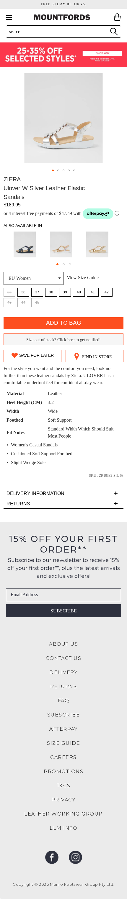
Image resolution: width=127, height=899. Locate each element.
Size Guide (63, 743)
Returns (63, 686)
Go (113, 31)
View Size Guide (83, 277)
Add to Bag (63, 323)
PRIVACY (63, 800)
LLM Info (63, 828)
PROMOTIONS (63, 771)
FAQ (63, 701)
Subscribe (64, 610)
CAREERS (63, 757)
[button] (53, 170)
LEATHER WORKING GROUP (63, 814)
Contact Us (63, 658)
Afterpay (63, 729)
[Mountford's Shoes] (63, 17)
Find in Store (97, 357)
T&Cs (64, 785)
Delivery (63, 672)
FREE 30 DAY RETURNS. (63, 4)
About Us (63, 644)
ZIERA (12, 179)
